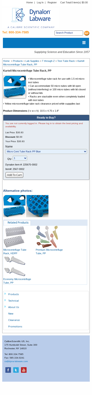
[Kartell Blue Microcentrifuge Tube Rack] (15, 86)
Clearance (14, 320)
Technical (13, 300)
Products (18, 61)
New (10, 313)
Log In (40, 2)
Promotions (15, 326)
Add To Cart (14, 175)
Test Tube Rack (66, 61)
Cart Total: (74, 2)
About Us (13, 307)
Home (29, 2)
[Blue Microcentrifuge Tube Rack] (14, 206)
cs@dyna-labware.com (16, 361)
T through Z (48, 61)
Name (9, 146)
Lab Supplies (32, 61)
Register (52, 2)
